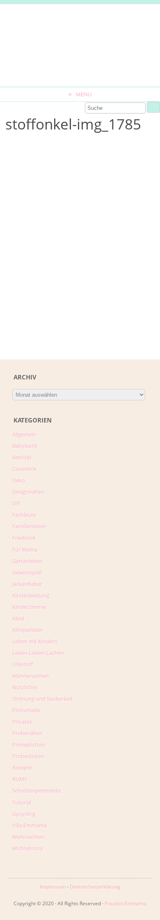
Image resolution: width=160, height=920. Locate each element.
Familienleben (29, 526)
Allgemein (24, 434)
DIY (16, 503)
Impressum (53, 887)
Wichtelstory (27, 848)
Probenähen (27, 733)
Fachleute (24, 514)
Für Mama (24, 549)
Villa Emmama (29, 825)
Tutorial (21, 802)
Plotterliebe (26, 710)
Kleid (18, 618)
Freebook (24, 537)
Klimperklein (27, 630)
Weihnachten (28, 836)
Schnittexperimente (36, 790)
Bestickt (22, 457)
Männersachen (30, 675)
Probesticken (28, 756)
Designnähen (28, 491)
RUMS (19, 779)
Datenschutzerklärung (95, 887)
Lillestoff (22, 664)
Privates (22, 721)
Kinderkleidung (30, 595)
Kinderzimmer (29, 607)
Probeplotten (28, 744)
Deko (18, 480)
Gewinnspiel (27, 572)
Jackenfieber (27, 584)
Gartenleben (27, 561)
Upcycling (24, 814)
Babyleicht (25, 446)
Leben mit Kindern (34, 641)
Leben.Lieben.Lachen (38, 652)
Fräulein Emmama (125, 903)
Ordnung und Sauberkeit (42, 698)
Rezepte (22, 767)
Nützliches (25, 687)
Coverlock (24, 468)
